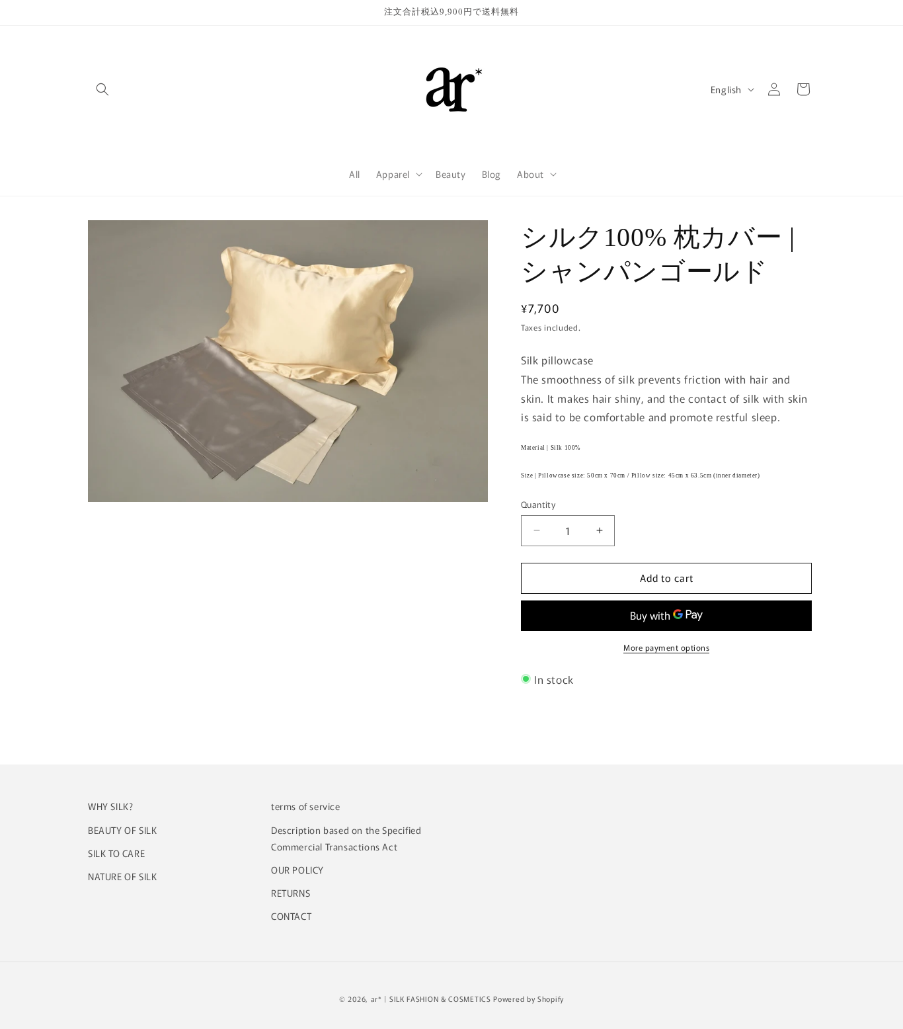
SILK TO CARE (116, 853)
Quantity (538, 504)
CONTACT (291, 916)
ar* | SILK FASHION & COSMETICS (431, 998)
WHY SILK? (110, 806)
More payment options (666, 647)
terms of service (305, 806)
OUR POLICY (297, 869)
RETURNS (290, 892)
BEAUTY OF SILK (122, 830)
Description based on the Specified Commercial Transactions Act (346, 838)
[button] (102, 89)
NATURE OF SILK (122, 876)
